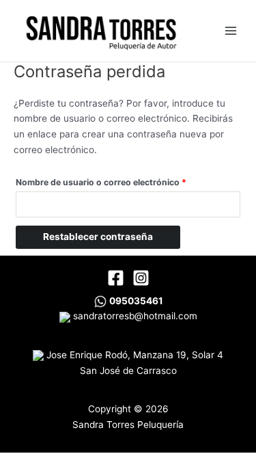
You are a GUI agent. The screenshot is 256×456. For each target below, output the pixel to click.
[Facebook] (115, 277)
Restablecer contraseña (98, 236)
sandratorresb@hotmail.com (133, 315)
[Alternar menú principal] (230, 30)
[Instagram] (141, 277)
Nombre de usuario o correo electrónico (124, 180)
